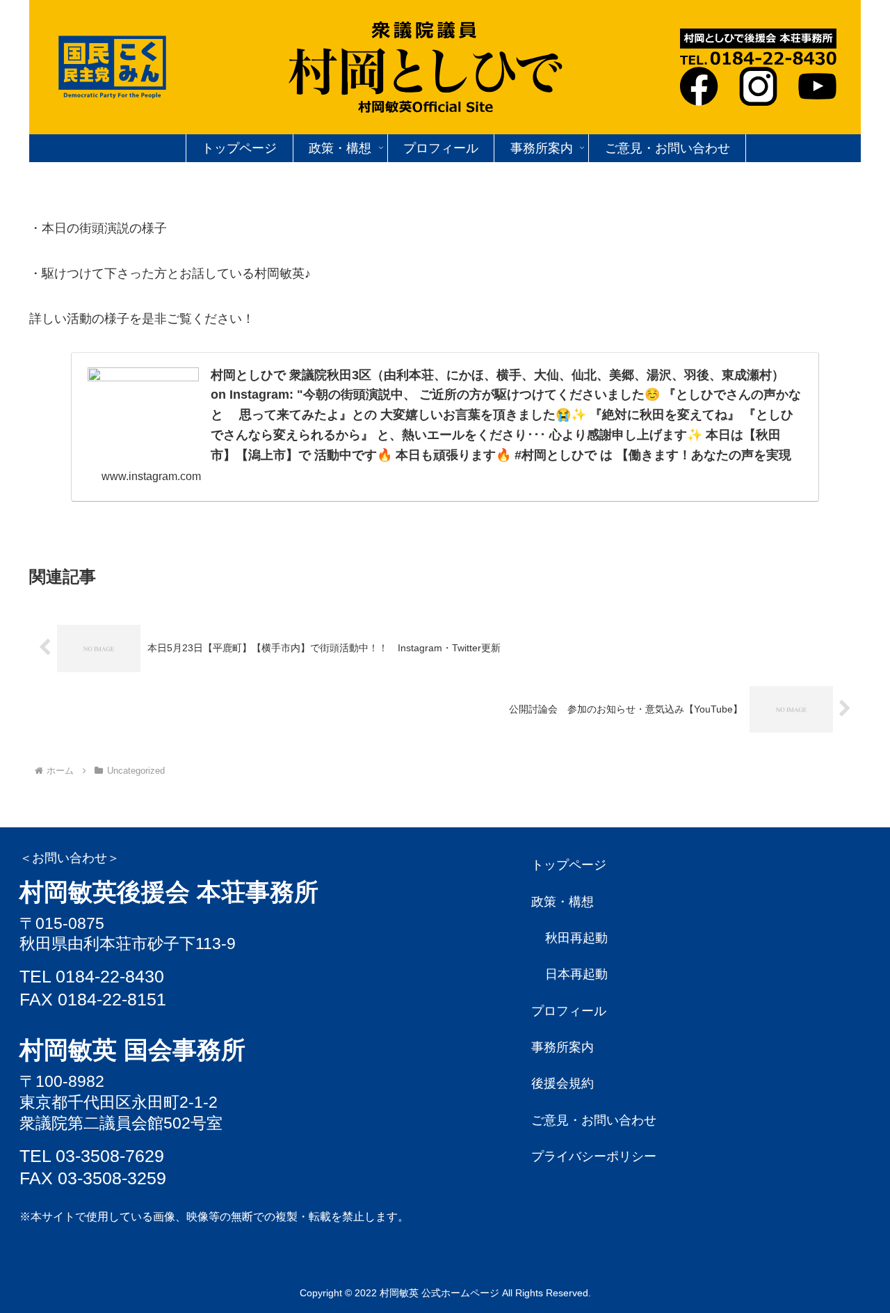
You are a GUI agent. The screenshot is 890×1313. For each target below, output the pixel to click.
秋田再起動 (576, 938)
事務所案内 (562, 1047)
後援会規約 (562, 1083)
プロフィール (568, 1011)
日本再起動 (576, 974)
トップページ (568, 865)
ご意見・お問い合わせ (593, 1120)
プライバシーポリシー (593, 1156)
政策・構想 (562, 902)
